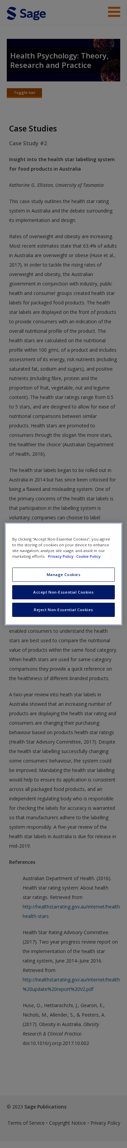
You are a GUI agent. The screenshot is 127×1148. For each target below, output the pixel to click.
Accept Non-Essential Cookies (63, 592)
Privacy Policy (61, 556)
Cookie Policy (88, 556)
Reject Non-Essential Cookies (63, 609)
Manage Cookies (64, 574)
